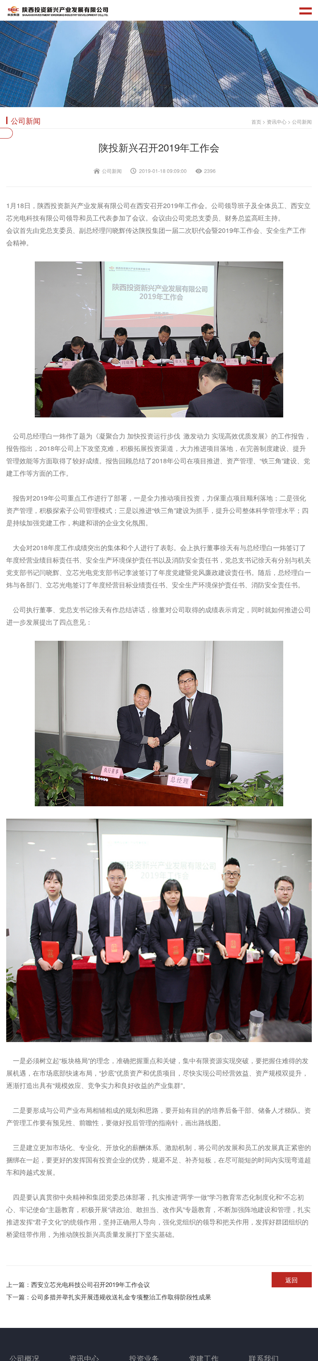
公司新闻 (302, 121)
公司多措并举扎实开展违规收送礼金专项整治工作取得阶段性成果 (108, 1296)
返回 (291, 1279)
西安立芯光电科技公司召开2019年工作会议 (78, 1284)
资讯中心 (277, 121)
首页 (256, 121)
